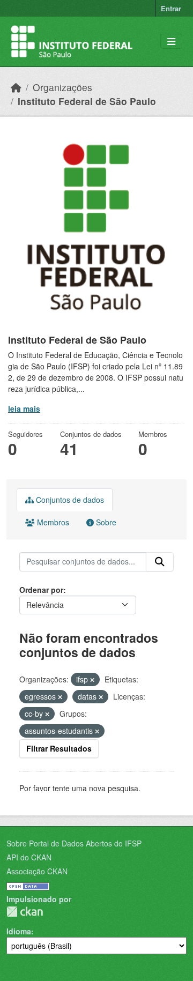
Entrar (171, 8)
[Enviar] (160, 561)
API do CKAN (28, 857)
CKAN (24, 911)
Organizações (62, 87)
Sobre (105, 522)
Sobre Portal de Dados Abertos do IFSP (74, 843)
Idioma (18, 931)
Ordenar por (41, 589)
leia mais (24, 408)
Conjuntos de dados (69, 499)
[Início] (16, 87)
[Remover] (92, 679)
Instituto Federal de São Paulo (87, 101)
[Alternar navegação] (171, 41)
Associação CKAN (37, 871)
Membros (52, 522)
